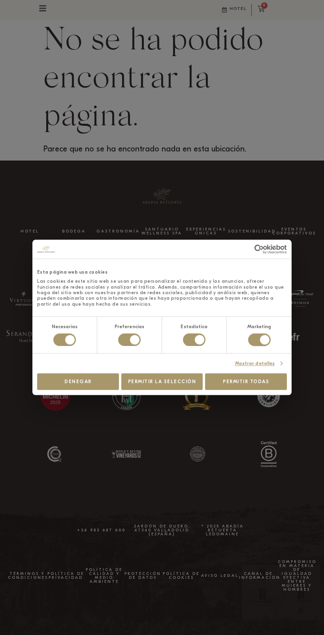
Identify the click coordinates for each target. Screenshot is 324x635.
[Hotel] (224, 10)
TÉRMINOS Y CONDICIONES (28, 575)
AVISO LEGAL (220, 575)
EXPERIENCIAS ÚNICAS (206, 231)
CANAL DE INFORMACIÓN (260, 575)
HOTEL (30, 231)
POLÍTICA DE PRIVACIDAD (65, 575)
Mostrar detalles (255, 363)
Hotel (238, 8)
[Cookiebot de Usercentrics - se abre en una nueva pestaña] (252, 249)
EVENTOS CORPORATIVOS (294, 231)
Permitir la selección (162, 381)
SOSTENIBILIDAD (252, 231)
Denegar (78, 381)
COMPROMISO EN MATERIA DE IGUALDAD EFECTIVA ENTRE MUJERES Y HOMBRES (297, 575)
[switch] (129, 339)
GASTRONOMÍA (118, 231)
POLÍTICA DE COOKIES (181, 575)
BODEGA (74, 231)
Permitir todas (246, 381)
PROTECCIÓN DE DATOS (142, 575)
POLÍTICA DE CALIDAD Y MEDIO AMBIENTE (104, 575)
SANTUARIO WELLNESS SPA (161, 231)
